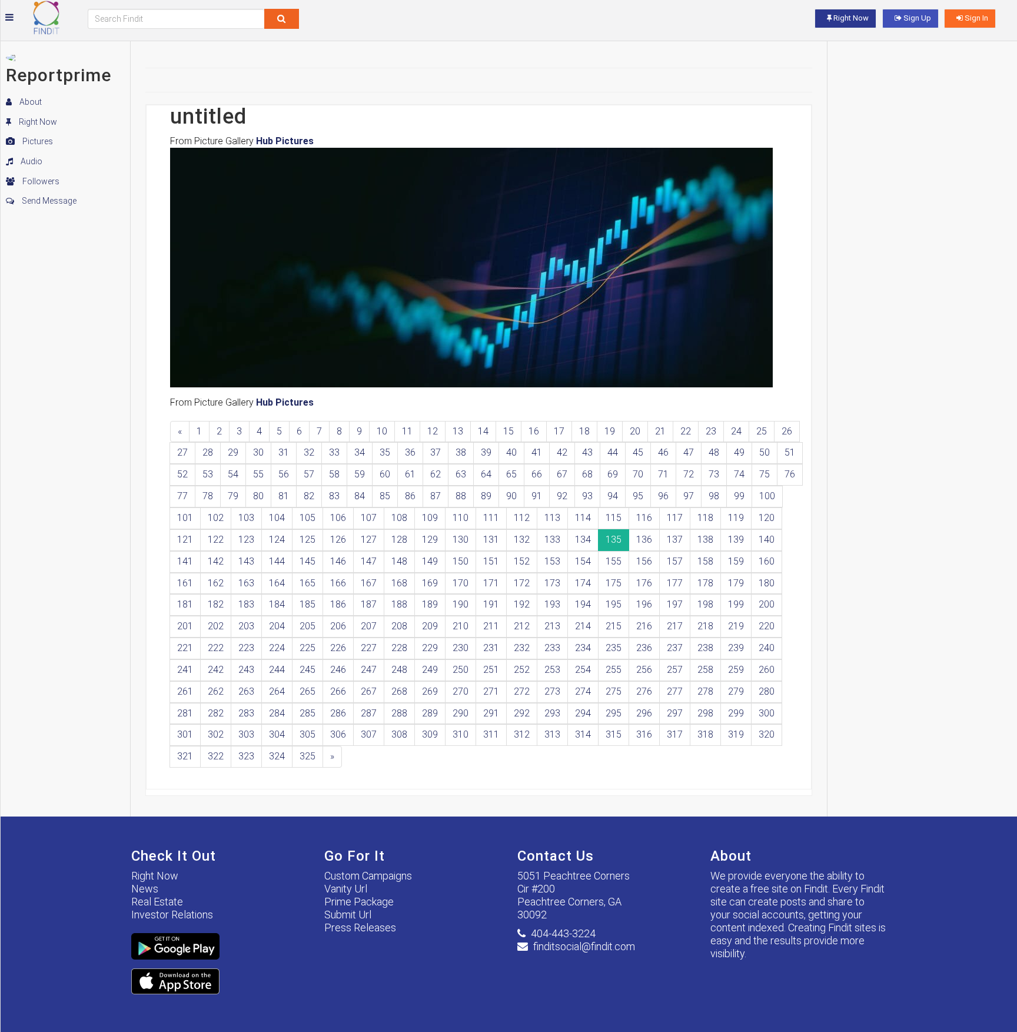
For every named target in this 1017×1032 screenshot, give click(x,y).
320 (767, 734)
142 (216, 561)
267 (369, 691)
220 (767, 626)
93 (587, 496)
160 (767, 561)
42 (562, 452)
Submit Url (347, 914)
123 (246, 539)
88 (461, 496)
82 (309, 496)
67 (562, 474)
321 (185, 756)
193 (552, 604)
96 (663, 496)
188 (399, 604)
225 (307, 647)
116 (644, 517)
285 (307, 713)
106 (338, 517)
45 (638, 452)
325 (307, 756)
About (30, 102)
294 (583, 713)
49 (739, 452)
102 (216, 517)
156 (644, 561)
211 (491, 626)
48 (714, 452)
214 (583, 626)
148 (399, 561)
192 (522, 604)
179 (736, 583)
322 (216, 756)
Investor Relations (172, 914)
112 (522, 517)
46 (663, 452)
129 (430, 539)
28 (207, 452)
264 (277, 691)
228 (399, 647)
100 (767, 496)
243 (246, 669)
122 (216, 539)
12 (432, 431)
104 (277, 517)
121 (185, 539)
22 (685, 431)
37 (435, 452)
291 (491, 713)
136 (644, 539)
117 (675, 517)
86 (410, 496)
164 (277, 583)
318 (705, 734)
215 (614, 626)
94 (612, 496)
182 (216, 604)
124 (277, 539)
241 (185, 669)
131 (491, 539)
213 (552, 626)
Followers (40, 181)
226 (338, 647)
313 (552, 734)
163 (246, 583)
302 (216, 734)
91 (536, 496)
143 (246, 561)
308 (399, 734)
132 (522, 539)
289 (430, 713)
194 (583, 604)
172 (522, 583)
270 (460, 691)
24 (736, 431)
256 (644, 669)
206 (338, 626)
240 (767, 647)
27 (182, 452)
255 (614, 669)
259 (736, 669)
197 (675, 604)
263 (246, 691)
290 (460, 713)
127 (369, 539)
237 (675, 647)
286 (338, 713)
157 (675, 561)
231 (491, 647)
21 (660, 431)
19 (609, 431)
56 (283, 474)
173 (552, 583)
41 (536, 452)
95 (638, 496)
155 (614, 561)
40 (511, 452)
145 (307, 561)
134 (583, 539)
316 (644, 734)
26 (787, 431)
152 (522, 561)
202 (216, 626)
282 (216, 713)
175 (614, 583)
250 (460, 669)
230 (460, 647)
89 (486, 496)
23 (711, 431)
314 (583, 734)
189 (430, 604)
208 (399, 626)
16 (534, 431)
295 (614, 713)
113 (552, 517)
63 (461, 474)
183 (246, 604)
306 (338, 734)
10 (382, 431)
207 (369, 626)
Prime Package (359, 901)
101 (185, 517)
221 (185, 647)
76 (790, 474)
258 (705, 669)
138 (705, 539)
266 (338, 691)
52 (182, 474)
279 (736, 691)
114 (583, 517)
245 (307, 669)
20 (635, 431)
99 (739, 496)
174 (583, 583)
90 (511, 496)
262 (216, 691)
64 (486, 474)
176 (644, 583)
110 (460, 517)
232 (522, 647)
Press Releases (360, 927)
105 (307, 517)
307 (369, 734)
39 (486, 452)
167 (369, 583)
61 (410, 474)
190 (460, 604)
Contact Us (555, 856)
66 (536, 474)
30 (258, 452)
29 (233, 452)
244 (277, 669)
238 (705, 647)
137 (675, 539)
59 (359, 474)
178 (705, 583)
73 (714, 474)
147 (369, 561)
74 (739, 474)
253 (552, 669)
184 (277, 604)
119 (736, 517)
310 (460, 734)
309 (430, 734)
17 (559, 431)
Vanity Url (345, 888)
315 (614, 734)
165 (307, 583)
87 (435, 496)
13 (458, 431)
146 (338, 561)
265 (307, 691)
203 (246, 626)
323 (246, 756)
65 (511, 474)
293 (552, 713)
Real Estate (157, 901)
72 (688, 474)
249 (430, 669)
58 (334, 474)
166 (338, 583)
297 (675, 713)
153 (552, 561)
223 (246, 647)
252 (522, 669)
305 (307, 734)
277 (675, 691)
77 (182, 496)
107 (369, 517)
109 (430, 517)
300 (767, 713)
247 (369, 669)
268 (399, 691)
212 (522, 626)
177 (675, 583)
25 (761, 431)
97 (688, 496)
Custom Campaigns (368, 876)
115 (614, 517)
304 (277, 734)
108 (399, 517)
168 (399, 583)
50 (764, 452)
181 (185, 604)
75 (764, 474)
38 (461, 452)
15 (508, 431)
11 (407, 431)
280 (767, 691)
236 (644, 647)
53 (207, 474)
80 (258, 496)
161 (185, 583)
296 (644, 713)
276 (644, 691)
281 (185, 713)
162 (216, 583)
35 (385, 452)
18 (584, 431)
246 (338, 669)
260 (767, 669)
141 (185, 561)
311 (491, 734)
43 (587, 452)
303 (246, 734)
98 (714, 496)
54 (233, 474)
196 (644, 604)
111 (491, 517)
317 (675, 734)
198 (705, 604)
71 (663, 474)
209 (430, 626)
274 (583, 691)
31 (283, 452)
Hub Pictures (285, 141)
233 (552, 647)
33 (334, 452)
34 (359, 452)
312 (522, 734)
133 (552, 539)
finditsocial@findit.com (584, 946)
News (144, 888)
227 (369, 647)
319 (736, 734)
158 (705, 561)
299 (736, 713)
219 (736, 626)
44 (612, 452)
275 (614, 691)
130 (460, 539)
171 (491, 583)
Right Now (37, 122)
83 (334, 496)
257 (675, 669)
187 (369, 604)
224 (277, 647)
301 (185, 734)
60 (385, 474)
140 (767, 539)
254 (583, 669)
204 (277, 626)
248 (399, 669)
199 (736, 604)
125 (307, 539)
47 (688, 452)
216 (644, 626)
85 (385, 496)
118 (705, 517)
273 (552, 691)
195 (614, 604)
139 (736, 539)
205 (307, 626)
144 (277, 561)
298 (705, 713)
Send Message (48, 200)
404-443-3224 (563, 933)
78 (207, 496)
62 (435, 474)
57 (309, 474)
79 (233, 496)
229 (430, 647)
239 (736, 647)
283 (246, 713)
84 (359, 496)
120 (767, 517)
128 (399, 539)
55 (258, 474)
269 (430, 691)
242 (216, 669)
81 (283, 496)
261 (185, 691)
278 (705, 691)
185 (307, 604)
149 (430, 561)
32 (309, 452)
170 (460, 583)
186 (338, 604)
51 (790, 452)
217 (675, 626)
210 (460, 626)
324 (277, 756)
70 (638, 474)
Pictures (37, 141)
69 (612, 474)
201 (185, 626)
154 (583, 561)
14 (483, 431)
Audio (30, 161)
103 (246, 517)
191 (491, 604)
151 (491, 561)
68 (587, 474)
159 (736, 561)
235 (614, 647)
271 (491, 691)
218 (705, 626)
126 (338, 539)
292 (522, 713)
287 (369, 713)
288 (399, 713)
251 (491, 669)
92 (562, 496)
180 (767, 583)
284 (277, 713)
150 (460, 561)
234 (583, 647)
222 (216, 647)
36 (410, 452)
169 (430, 583)
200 (767, 604)
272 (522, 691)
